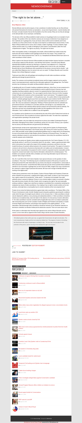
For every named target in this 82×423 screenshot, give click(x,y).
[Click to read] (15, 278)
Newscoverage (41, 6)
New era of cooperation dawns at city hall (30, 290)
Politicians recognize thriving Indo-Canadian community (34, 276)
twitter (52, 1)
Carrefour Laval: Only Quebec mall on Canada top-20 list (35, 341)
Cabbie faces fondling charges (27, 370)
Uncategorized (16, 20)
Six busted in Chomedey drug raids (29, 348)
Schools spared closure (25, 334)
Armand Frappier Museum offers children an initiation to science (37, 385)
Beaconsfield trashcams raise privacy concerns (56, 258)
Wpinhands (49, 418)
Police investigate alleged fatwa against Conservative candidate (37, 377)
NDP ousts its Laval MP (25, 399)
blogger (58, 1)
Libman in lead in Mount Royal (27, 407)
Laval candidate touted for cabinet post (29, 356)
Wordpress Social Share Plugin (33, 422)
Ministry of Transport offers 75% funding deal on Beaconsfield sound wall (25, 259)
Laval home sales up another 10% (28, 312)
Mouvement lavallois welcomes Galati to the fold (32, 297)
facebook (49, 1)
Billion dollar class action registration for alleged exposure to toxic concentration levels (43, 305)
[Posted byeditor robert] (17, 245)
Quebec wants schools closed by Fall (29, 319)
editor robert (38, 245)
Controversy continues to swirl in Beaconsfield (32, 283)
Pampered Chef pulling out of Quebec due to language (34, 363)
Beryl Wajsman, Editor (19, 25)
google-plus (55, 1)
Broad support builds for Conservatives (30, 392)
